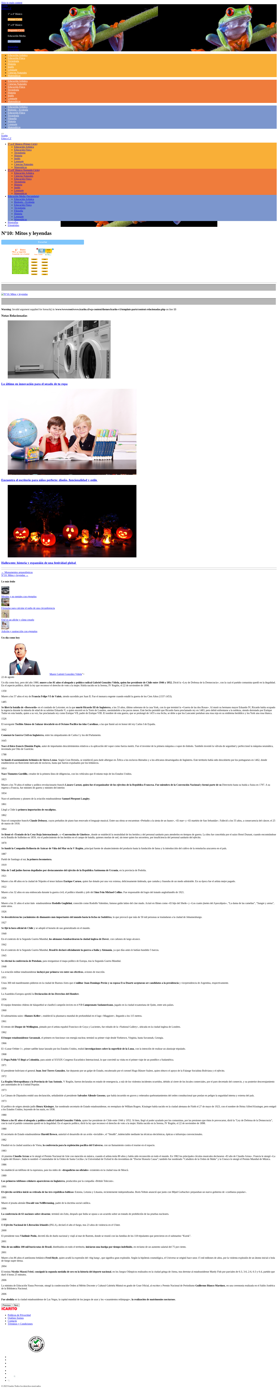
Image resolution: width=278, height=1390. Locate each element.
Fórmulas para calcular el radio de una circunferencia (28, 608)
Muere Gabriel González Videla (66, 674)
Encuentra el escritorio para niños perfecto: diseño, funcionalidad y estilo (49, 480)
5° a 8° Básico (24, 170)
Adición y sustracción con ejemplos (19, 631)
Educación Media (23, 196)
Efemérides (13, 49)
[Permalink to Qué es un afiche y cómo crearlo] (5, 616)
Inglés (11, 66)
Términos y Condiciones (20, 1323)
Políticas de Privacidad (19, 1315)
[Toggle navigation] (2, 133)
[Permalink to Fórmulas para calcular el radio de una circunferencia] (5, 605)
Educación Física (16, 58)
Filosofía (12, 118)
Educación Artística (18, 55)
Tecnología (13, 61)
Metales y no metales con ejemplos (19, 596)
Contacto (12, 1320)
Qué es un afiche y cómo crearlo (17, 619)
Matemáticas (14, 75)
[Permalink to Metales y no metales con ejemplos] (5, 593)
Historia (12, 64)
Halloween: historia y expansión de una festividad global (39, 562)
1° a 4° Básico (22, 144)
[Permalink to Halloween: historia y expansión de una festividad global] (72, 556)
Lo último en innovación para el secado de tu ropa (34, 384)
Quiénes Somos (16, 1318)
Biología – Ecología (18, 109)
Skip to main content (11, 2)
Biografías (13, 46)
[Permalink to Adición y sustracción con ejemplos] (5, 628)
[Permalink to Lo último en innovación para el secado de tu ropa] (59, 377)
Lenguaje (12, 69)
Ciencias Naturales (17, 72)
